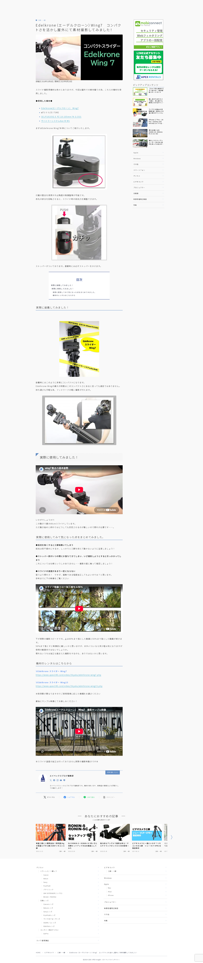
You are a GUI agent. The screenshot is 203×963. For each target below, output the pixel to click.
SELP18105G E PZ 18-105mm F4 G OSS (61, 116)
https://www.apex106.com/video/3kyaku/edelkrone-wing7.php (68, 674)
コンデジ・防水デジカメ (49, 930)
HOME (38, 952)
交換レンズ (44, 900)
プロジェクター (139, 187)
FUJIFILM (47, 886)
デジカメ (136, 176)
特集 (135, 205)
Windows (137, 158)
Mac (109, 888)
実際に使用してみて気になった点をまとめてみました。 (74, 292)
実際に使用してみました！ (62, 288)
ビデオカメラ (138, 182)
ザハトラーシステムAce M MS (55, 120)
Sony (45, 882)
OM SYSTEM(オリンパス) (52, 893)
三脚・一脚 (41, 20)
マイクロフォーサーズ (51, 919)
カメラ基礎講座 (42, 940)
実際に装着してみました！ (62, 285)
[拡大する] (104, 137)
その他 (136, 164)
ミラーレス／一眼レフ (48, 871)
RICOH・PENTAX (49, 897)
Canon (46, 875)
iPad (109, 891)
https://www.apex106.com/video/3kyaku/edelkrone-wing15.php (69, 686)
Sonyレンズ (47, 911)
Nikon (45, 878)
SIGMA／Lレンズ (49, 923)
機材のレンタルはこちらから (64, 295)
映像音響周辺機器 (140, 199)
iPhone (110, 895)
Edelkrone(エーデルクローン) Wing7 (60, 108)
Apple (135, 152)
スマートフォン (139, 170)
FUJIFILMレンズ (49, 915)
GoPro (46, 933)
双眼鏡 (136, 193)
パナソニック (48, 889)
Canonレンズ (48, 904)
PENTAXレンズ (49, 926)
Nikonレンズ (48, 908)
